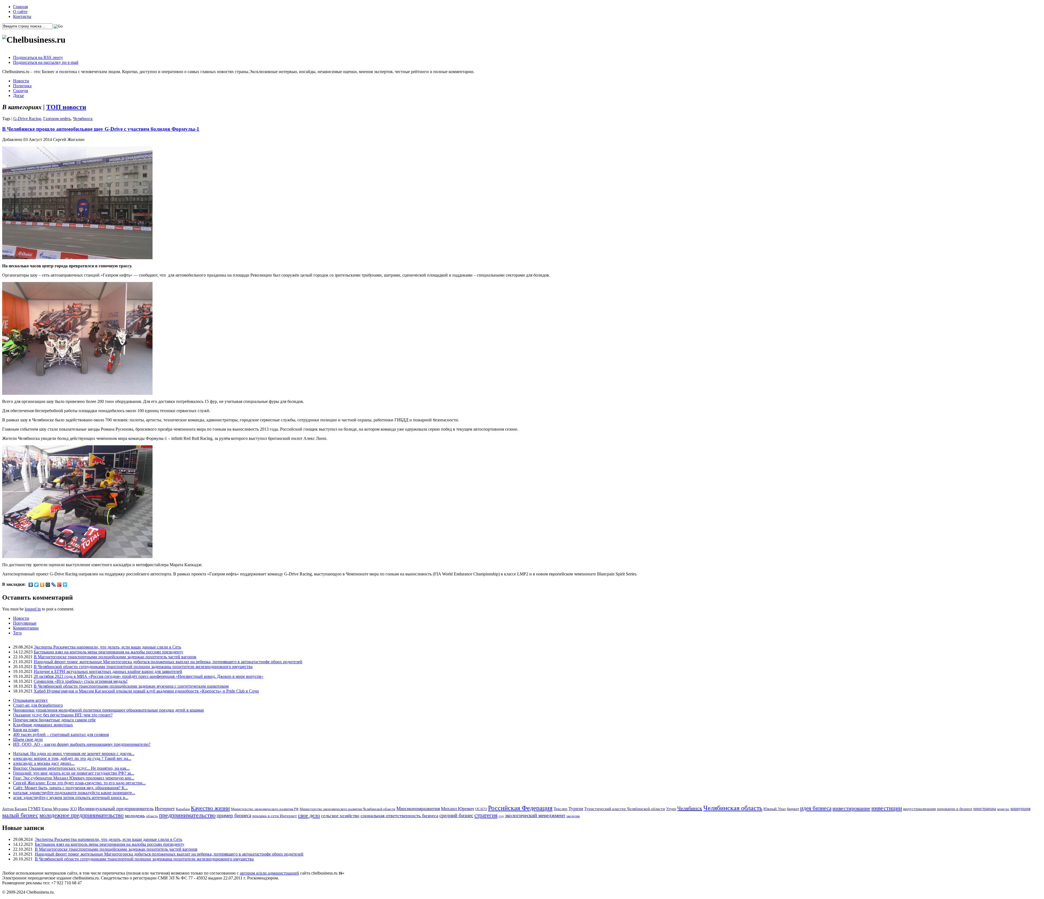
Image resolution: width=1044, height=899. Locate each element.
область (152, 816)
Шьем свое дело (28, 739)
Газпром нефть (57, 118)
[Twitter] (36, 584)
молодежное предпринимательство (81, 815)
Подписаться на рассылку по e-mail (45, 62)
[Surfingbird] (65, 584)
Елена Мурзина (55, 809)
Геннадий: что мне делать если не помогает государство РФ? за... (73, 773)
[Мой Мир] (48, 584)
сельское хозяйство (340, 815)
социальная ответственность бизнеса (399, 815)
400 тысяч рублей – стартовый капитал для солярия (61, 734)
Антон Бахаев (14, 808)
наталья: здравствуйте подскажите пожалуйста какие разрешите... (74, 792)
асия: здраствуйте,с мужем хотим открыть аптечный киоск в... (70, 797)
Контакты (22, 16)
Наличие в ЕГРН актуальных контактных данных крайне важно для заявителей (108, 671)
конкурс (1003, 809)
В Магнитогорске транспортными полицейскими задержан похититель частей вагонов (115, 656)
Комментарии (26, 628)
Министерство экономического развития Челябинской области (347, 809)
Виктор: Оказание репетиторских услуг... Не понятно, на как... (71, 768)
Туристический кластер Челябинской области (624, 809)
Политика (22, 85)
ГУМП (34, 808)
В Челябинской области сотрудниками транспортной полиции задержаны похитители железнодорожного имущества (143, 666)
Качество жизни (210, 808)
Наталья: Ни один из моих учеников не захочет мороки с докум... (73, 753)
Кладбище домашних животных (43, 724)
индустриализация (919, 808)
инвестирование (851, 808)
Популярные (24, 623)
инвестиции (886, 808)
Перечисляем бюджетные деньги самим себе (54, 720)
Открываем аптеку (30, 700)
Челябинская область (732, 808)
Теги (17, 633)
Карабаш (183, 809)
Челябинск (83, 118)
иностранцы (984, 808)
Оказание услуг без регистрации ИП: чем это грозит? (63, 715)
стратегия (486, 815)
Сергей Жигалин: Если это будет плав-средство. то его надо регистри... (79, 783)
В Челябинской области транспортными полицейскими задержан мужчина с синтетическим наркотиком (131, 686)
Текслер (560, 809)
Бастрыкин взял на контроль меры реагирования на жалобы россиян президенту (108, 652)
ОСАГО (481, 809)
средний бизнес (456, 815)
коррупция (1020, 808)
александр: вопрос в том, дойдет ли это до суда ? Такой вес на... (72, 758)
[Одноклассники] (42, 584)
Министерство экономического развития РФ (265, 809)
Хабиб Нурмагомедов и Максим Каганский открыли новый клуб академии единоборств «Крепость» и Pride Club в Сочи (146, 691)
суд (501, 816)
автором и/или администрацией (269, 873)
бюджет (793, 809)
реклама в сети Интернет (274, 816)
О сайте (20, 11)
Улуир (671, 809)
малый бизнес (20, 815)
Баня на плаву (26, 729)
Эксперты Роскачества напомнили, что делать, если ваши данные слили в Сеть (107, 647)
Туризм (575, 808)
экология (573, 816)
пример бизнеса (234, 815)
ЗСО (73, 809)
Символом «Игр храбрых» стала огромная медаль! (81, 681)
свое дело (309, 815)
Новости (21, 81)
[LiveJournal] (54, 584)
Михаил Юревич (457, 808)
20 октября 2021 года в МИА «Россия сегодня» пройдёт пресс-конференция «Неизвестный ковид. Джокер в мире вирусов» (148, 676)
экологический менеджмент (535, 815)
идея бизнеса (815, 808)
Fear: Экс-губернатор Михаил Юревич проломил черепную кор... (73, 778)
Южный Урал (774, 809)
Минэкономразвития (418, 808)
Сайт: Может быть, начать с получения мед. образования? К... (70, 787)
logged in (33, 609)
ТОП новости (66, 107)
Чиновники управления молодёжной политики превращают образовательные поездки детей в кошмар (108, 710)
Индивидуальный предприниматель (116, 808)
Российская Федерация (520, 808)
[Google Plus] (59, 584)
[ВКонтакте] (31, 584)
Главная (20, 6)
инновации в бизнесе (954, 809)
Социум (20, 90)
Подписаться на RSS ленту (38, 57)
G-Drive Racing (27, 118)
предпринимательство (187, 815)
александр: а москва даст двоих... (43, 763)
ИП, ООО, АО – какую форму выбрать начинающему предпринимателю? (81, 744)
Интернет (165, 808)
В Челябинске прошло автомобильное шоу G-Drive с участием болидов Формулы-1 (100, 129)
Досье (18, 95)
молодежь (135, 815)
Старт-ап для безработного (38, 705)
